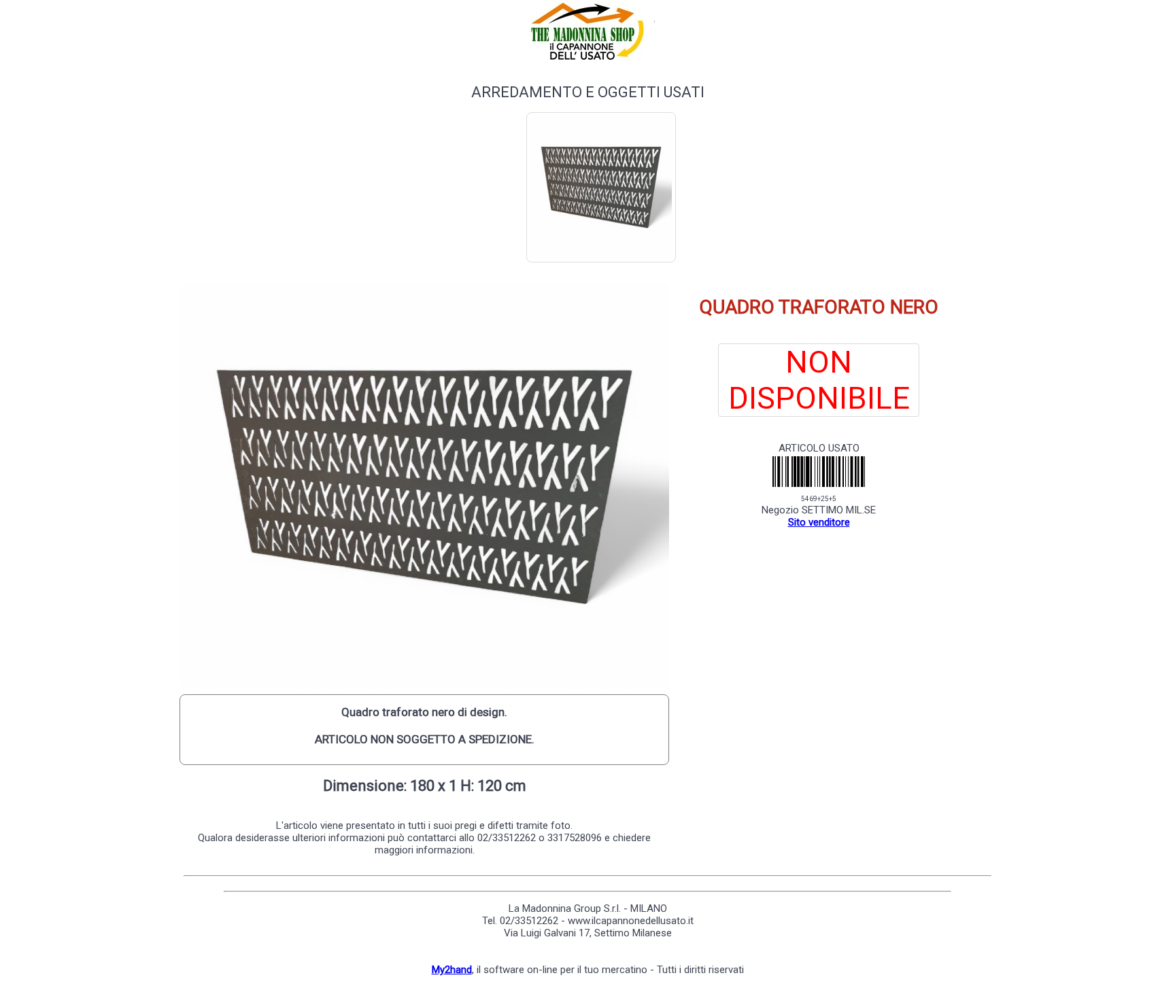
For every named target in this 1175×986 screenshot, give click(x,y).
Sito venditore (819, 522)
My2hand (452, 970)
